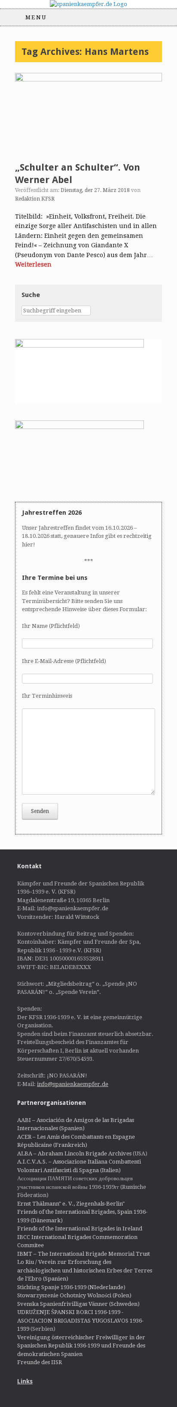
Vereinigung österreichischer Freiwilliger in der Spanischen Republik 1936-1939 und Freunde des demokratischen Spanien (81, 1345)
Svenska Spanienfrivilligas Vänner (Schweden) (78, 1304)
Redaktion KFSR (35, 199)
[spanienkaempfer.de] (88, 4)
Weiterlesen (33, 264)
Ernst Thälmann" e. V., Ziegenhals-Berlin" (71, 1203)
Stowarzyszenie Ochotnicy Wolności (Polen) (74, 1295)
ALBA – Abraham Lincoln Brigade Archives (74, 1153)
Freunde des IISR (39, 1362)
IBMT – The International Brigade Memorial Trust (83, 1254)
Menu (36, 17)
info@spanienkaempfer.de (72, 1084)
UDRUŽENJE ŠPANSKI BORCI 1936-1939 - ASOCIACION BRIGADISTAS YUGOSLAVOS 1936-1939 (80, 1320)
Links (25, 1381)
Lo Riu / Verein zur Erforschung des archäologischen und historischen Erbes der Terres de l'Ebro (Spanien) (84, 1270)
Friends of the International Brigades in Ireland (79, 1228)
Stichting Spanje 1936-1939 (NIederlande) (71, 1287)
